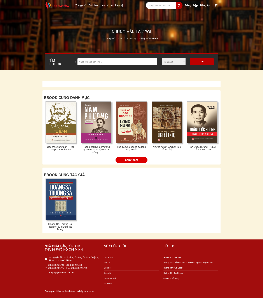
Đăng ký (205, 5)
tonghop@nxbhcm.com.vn (61, 272)
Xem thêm (131, 160)
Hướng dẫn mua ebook (173, 267)
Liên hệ (119, 5)
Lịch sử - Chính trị (127, 38)
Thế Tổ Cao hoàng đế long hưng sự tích (131, 148)
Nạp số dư (107, 5)
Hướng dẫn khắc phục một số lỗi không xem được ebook (188, 262)
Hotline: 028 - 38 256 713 (173, 257)
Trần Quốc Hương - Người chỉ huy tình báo (202, 148)
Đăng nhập (191, 5)
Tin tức (107, 262)
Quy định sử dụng (171, 278)
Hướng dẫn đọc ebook (173, 273)
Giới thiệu (94, 5)
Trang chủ (80, 5)
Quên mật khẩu (110, 278)
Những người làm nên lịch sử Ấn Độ (167, 148)
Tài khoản (108, 283)
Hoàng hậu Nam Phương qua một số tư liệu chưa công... (96, 149)
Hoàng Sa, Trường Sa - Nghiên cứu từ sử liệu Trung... (60, 226)
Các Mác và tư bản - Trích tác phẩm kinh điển (61, 148)
